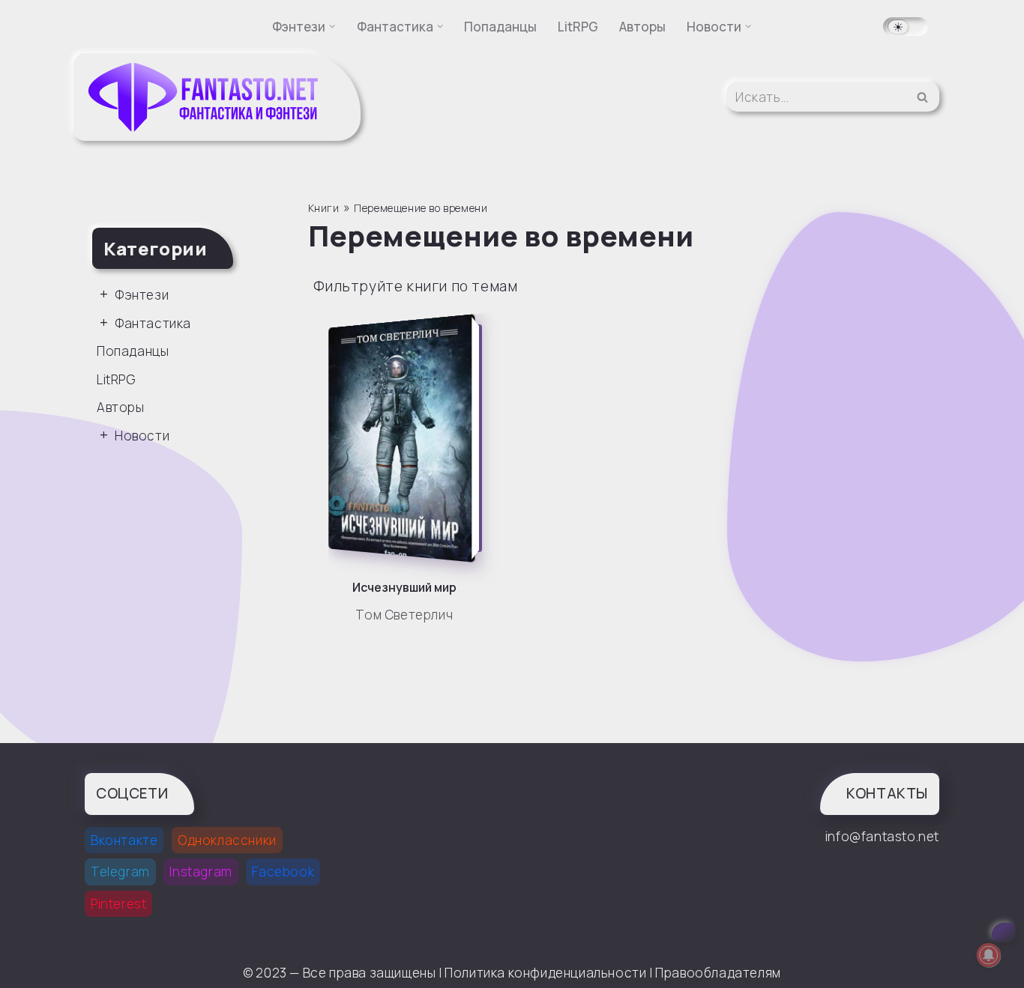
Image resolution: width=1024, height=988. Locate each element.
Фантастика (153, 323)
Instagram (200, 871)
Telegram (120, 871)
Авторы (642, 26)
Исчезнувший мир (404, 587)
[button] (332, 26)
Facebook (283, 871)
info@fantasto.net (882, 836)
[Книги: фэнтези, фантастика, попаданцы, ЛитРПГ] (205, 97)
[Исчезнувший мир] (408, 438)
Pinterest (118, 903)
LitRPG (578, 26)
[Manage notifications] (989, 955)
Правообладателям (718, 972)
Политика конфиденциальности (545, 972)
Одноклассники (227, 840)
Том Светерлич (404, 614)
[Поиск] (922, 97)
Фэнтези (142, 294)
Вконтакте (124, 840)
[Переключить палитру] (905, 26)
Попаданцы (500, 26)
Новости (142, 435)
